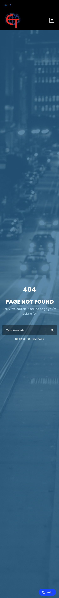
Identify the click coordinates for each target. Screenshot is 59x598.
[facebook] (10, 5)
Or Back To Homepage (29, 339)
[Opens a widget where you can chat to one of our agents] (47, 592)
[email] (5, 5)
